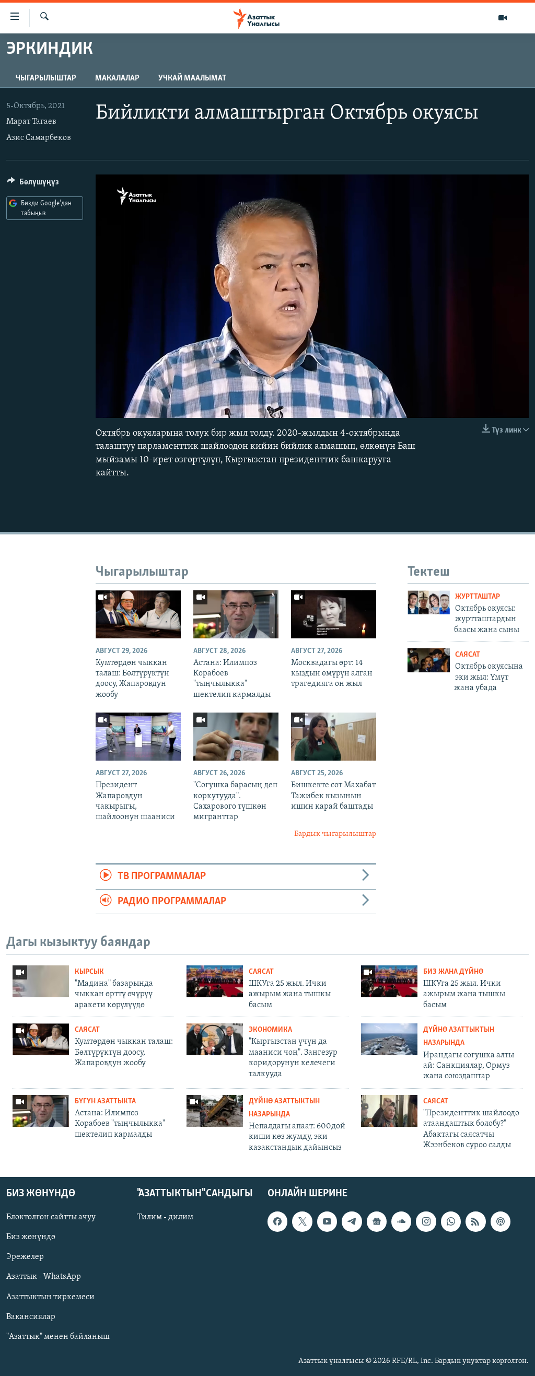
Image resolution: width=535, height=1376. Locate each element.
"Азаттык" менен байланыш (58, 1337)
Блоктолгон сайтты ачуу (51, 1218)
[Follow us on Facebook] (277, 1222)
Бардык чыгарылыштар (335, 834)
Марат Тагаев (31, 122)
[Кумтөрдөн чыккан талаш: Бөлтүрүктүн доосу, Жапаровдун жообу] (138, 614)
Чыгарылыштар (46, 78)
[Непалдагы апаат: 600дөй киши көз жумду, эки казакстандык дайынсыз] (215, 1111)
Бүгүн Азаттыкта (105, 1101)
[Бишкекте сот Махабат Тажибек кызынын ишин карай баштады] (333, 737)
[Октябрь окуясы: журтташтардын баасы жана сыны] (429, 602)
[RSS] (475, 1222)
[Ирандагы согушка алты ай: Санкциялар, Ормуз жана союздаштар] (389, 1039)
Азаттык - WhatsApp (43, 1277)
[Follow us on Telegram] (352, 1222)
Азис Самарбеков (38, 138)
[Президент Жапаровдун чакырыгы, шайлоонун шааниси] (138, 737)
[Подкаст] (500, 1222)
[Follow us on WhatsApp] (451, 1222)
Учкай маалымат (192, 78)
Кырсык (89, 972)
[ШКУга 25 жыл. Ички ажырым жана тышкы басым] (215, 981)
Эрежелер (25, 1257)
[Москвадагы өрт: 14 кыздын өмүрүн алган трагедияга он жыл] (333, 614)
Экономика (270, 1030)
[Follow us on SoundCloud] (401, 1222)
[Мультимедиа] (502, 17)
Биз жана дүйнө (453, 972)
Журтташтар (477, 597)
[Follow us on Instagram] (426, 1222)
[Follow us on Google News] (377, 1222)
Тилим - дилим (165, 1218)
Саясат (467, 655)
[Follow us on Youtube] (327, 1222)
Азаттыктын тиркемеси (50, 1297)
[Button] (33, 184)
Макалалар (117, 78)
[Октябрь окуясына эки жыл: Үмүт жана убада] (429, 660)
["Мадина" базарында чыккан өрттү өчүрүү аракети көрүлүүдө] (41, 981)
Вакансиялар (30, 1317)
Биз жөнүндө (30, 1237)
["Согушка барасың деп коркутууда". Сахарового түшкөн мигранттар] (235, 737)
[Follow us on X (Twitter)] (302, 1222)
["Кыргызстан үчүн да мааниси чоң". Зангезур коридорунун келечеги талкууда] (215, 1039)
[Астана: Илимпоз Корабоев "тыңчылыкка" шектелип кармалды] (235, 614)
